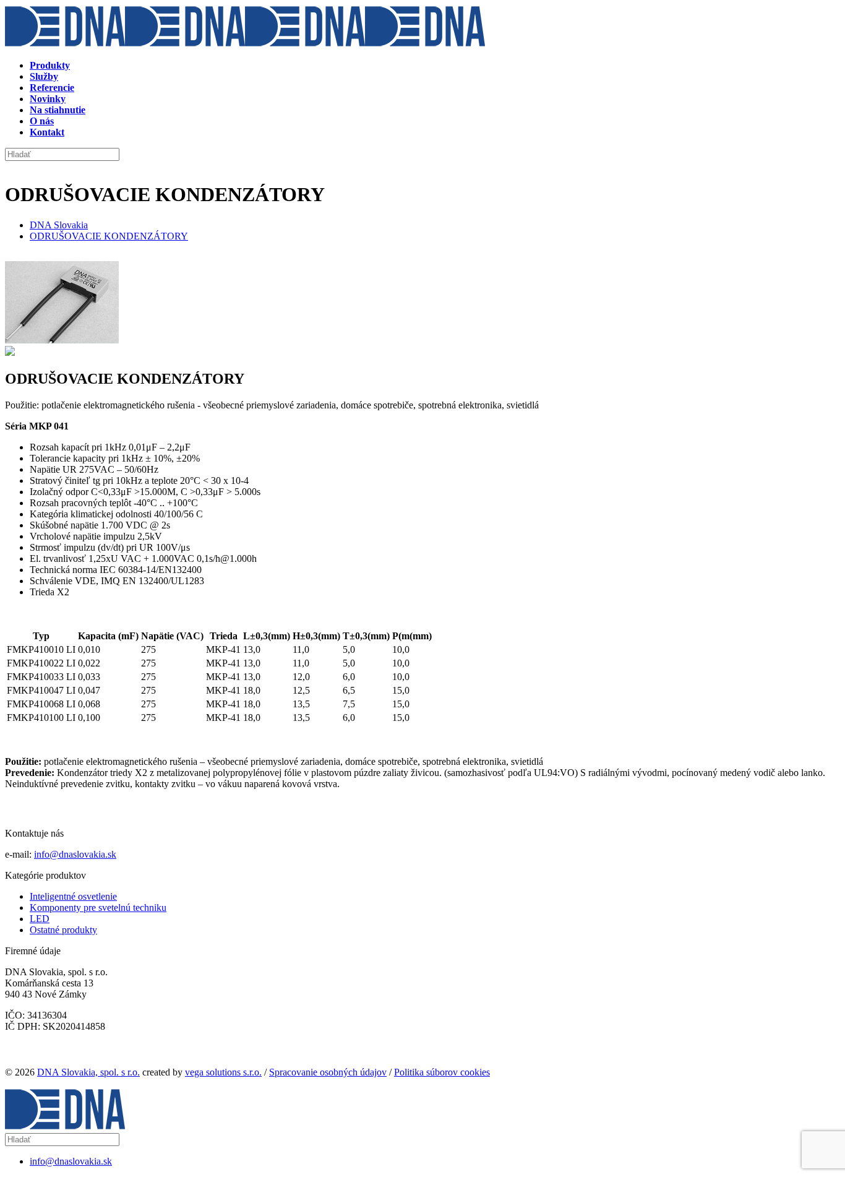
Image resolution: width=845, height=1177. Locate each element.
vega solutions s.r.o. (223, 1072)
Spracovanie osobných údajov (328, 1072)
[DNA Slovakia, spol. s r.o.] (245, 44)
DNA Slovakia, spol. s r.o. (88, 1072)
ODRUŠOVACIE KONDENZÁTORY (109, 236)
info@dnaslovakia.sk (75, 854)
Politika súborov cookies (442, 1072)
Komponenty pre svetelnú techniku (98, 907)
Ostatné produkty (63, 930)
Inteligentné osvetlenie (73, 896)
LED (39, 918)
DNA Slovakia (59, 225)
